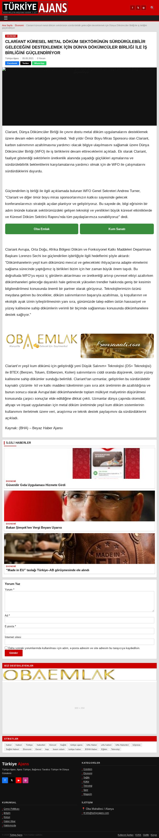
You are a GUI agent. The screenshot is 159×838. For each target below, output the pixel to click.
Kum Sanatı (116, 229)
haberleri (41, 745)
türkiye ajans (76, 745)
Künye (7, 817)
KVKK (138, 835)
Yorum (9, 589)
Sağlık (63, 745)
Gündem (87, 769)
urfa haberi (106, 745)
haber (9, 745)
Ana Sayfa (7, 25)
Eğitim (104, 749)
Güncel (52, 745)
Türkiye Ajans (16, 835)
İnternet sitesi (13, 637)
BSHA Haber (91, 749)
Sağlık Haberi (12, 749)
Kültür (86, 781)
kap (47, 749)
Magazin (87, 794)
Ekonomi (19, 25)
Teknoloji (115, 749)
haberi (19, 745)
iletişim (7, 813)
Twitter (25, 63)
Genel (38, 749)
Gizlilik (146, 835)
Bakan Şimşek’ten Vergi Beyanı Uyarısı (34, 527)
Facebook (12, 63)
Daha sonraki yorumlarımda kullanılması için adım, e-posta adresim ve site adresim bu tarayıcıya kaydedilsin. (74, 648)
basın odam (58, 749)
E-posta (10, 626)
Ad (7, 615)
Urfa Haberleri (122, 745)
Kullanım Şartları (126, 835)
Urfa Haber (92, 745)
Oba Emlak (41, 229)
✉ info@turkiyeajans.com (96, 813)
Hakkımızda (10, 825)
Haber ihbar (10, 821)
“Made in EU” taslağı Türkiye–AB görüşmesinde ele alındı (47, 570)
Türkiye (29, 745)
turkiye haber (75, 749)
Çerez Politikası (11, 808)
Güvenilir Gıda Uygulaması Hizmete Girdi (35, 485)
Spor (85, 790)
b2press (136, 745)
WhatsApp (39, 63)
